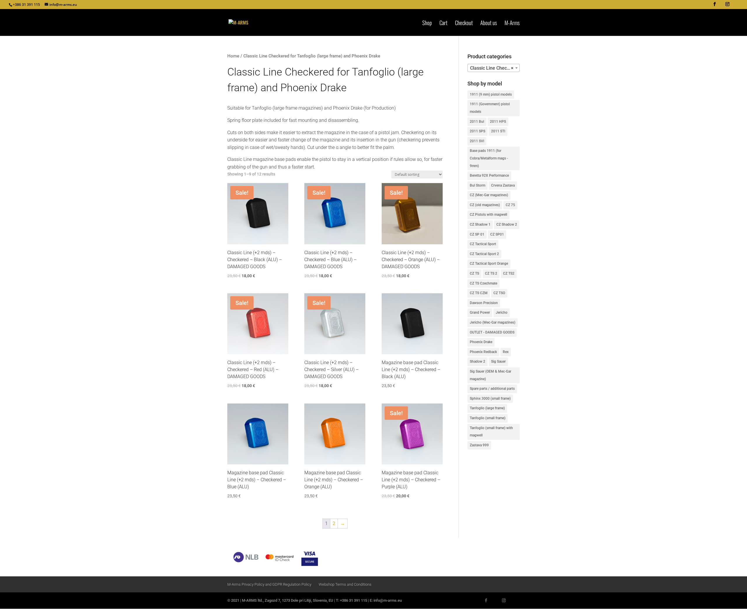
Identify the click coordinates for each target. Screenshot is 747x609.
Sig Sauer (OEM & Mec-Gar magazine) (490, 375)
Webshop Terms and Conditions (345, 584)
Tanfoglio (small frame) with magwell (491, 432)
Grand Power (480, 312)
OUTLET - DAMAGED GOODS (492, 332)
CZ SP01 (497, 234)
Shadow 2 (477, 361)
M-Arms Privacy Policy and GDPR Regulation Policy (269, 584)
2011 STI (498, 131)
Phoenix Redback (483, 352)
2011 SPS (477, 131)
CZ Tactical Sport (483, 244)
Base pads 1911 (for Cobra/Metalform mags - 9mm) (489, 158)
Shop (427, 23)
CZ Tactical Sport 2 (484, 254)
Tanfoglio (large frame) (487, 408)
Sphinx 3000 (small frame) (490, 398)
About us (488, 23)
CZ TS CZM (479, 293)
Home (233, 56)
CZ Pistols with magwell (488, 215)
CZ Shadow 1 (480, 224)
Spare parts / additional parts (492, 389)
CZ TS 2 (491, 273)
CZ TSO (499, 293)
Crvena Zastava (503, 185)
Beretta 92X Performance (489, 175)
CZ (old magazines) (485, 205)
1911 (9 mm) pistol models (491, 94)
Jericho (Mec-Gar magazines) (492, 322)
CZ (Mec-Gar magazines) (489, 195)
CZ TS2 (508, 273)
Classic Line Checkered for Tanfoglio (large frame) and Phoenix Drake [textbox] (494, 68)
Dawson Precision (484, 303)
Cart (443, 23)
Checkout (464, 23)
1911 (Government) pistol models (490, 108)
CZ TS (474, 273)
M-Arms (512, 23)
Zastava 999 (479, 445)
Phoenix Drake (481, 342)
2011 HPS (498, 122)
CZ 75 (510, 205)
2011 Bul (477, 122)
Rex (506, 352)
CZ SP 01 (477, 234)
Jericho (501, 312)
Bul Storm (477, 185)
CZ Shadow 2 (506, 224)
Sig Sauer (498, 361)
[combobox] (493, 68)
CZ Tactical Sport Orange (489, 263)
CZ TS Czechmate (483, 283)
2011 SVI (477, 141)
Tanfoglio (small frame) (487, 418)
